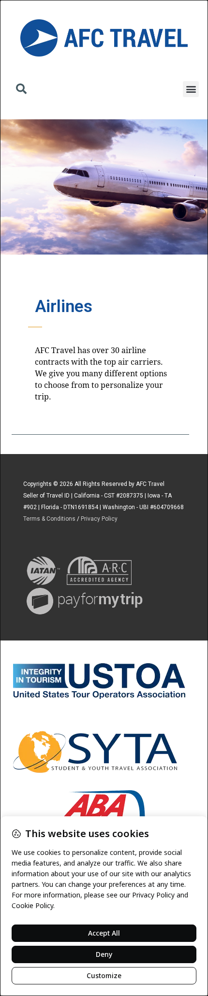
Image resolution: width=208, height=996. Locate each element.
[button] (21, 90)
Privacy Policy (99, 518)
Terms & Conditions (49, 518)
